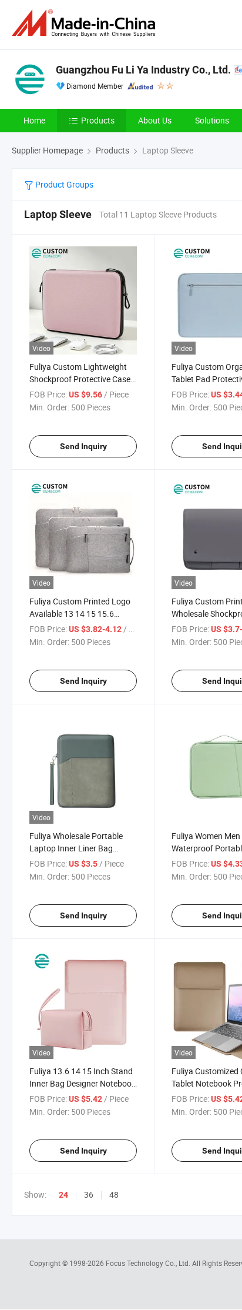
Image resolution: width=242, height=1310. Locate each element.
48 (114, 1194)
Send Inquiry (83, 446)
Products (98, 120)
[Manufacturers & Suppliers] (86, 23)
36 (88, 1194)
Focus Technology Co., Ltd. (149, 1263)
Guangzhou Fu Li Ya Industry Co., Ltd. (143, 70)
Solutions (212, 120)
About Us (155, 120)
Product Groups (63, 184)
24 (63, 1194)
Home (34, 120)
